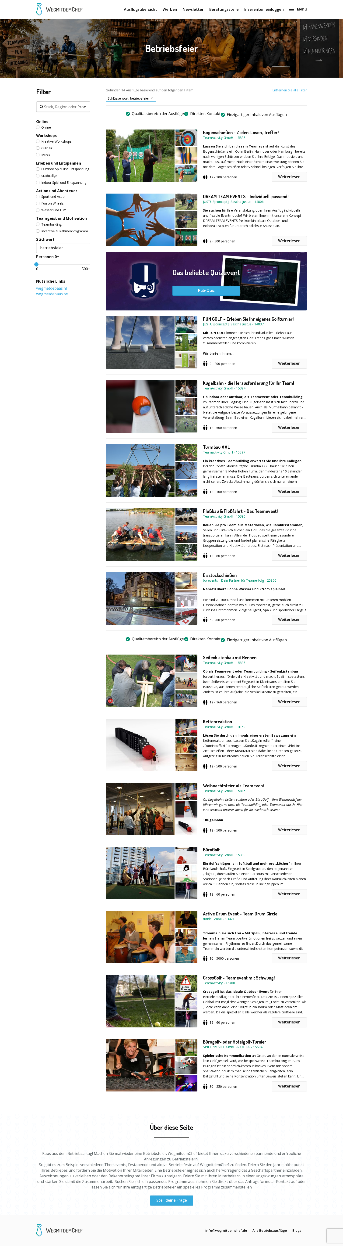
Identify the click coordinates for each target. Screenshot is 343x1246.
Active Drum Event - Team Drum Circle (240, 913)
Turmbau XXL (216, 447)
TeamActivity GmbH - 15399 (224, 855)
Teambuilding (51, 224)
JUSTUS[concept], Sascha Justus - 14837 (233, 324)
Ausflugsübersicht (140, 9)
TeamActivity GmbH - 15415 (224, 791)
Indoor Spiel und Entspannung (63, 182)
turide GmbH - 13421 (218, 919)
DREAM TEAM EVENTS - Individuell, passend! (245, 196)
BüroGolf (211, 849)
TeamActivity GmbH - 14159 (224, 726)
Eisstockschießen (220, 575)
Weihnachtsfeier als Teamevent (233, 785)
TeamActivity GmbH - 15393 (224, 137)
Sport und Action (53, 196)
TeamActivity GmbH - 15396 (224, 516)
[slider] (36, 264)
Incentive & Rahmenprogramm (64, 231)
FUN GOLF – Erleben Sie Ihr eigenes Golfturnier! (248, 319)
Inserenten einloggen (264, 9)
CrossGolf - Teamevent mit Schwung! (239, 977)
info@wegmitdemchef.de (226, 1230)
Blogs (296, 1230)
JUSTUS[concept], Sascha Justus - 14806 (233, 201)
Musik (45, 155)
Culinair (46, 148)
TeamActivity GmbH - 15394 (224, 388)
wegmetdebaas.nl (51, 288)
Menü (302, 9)
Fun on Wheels (52, 203)
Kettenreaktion (217, 721)
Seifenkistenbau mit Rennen (229, 657)
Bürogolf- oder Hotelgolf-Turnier (234, 1041)
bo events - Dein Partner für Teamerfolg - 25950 (239, 580)
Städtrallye (49, 175)
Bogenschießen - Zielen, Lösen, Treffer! (241, 132)
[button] (154, 156)
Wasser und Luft (53, 210)
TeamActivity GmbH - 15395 (224, 662)
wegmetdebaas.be (52, 293)
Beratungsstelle (224, 9)
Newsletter (193, 9)
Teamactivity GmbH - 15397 (224, 452)
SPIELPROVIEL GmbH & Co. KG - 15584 (232, 1047)
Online (46, 127)
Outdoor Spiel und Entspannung (65, 169)
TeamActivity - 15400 (219, 983)
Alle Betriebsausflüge (269, 1230)
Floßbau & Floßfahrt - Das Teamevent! (240, 511)
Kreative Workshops (56, 141)
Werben (170, 9)
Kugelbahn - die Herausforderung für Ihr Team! (248, 383)
